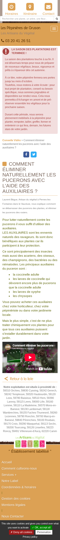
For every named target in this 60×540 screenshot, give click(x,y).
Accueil (7, 462)
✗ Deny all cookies (21, 532)
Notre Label (10, 481)
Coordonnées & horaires (19, 487)
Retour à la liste (21, 379)
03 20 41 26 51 (17, 41)
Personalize (44, 532)
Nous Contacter (13, 516)
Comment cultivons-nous (19, 468)
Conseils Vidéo (11, 140)
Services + (9, 475)
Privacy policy (30, 536)
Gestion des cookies (16, 498)
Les (20, 30)
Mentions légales (13, 505)
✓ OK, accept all (41, 527)
